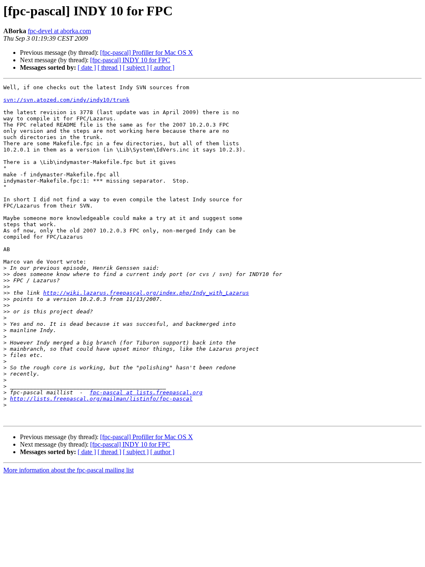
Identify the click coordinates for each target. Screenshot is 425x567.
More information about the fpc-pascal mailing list (68, 470)
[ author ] (162, 67)
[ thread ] (109, 67)
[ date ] (87, 67)
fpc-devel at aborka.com (59, 30)
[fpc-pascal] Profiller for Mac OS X (146, 52)
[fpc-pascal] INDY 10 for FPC (130, 60)
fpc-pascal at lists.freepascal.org (146, 392)
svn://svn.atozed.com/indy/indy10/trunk (66, 100)
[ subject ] (136, 67)
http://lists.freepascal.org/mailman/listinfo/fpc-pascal (101, 399)
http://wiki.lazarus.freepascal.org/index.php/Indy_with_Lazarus (146, 293)
